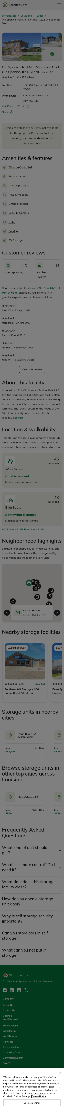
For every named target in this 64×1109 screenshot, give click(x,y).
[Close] (60, 1072)
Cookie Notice (39, 1096)
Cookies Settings (31, 1103)
